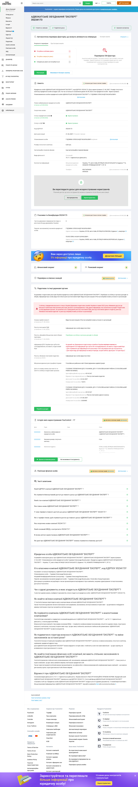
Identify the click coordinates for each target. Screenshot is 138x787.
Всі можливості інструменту (70, 459)
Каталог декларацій (53, 771)
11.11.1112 (37, 446)
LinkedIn (30, 716)
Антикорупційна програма (32, 769)
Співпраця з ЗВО (52, 726)
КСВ (47, 741)
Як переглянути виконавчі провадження (78, 751)
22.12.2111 (37, 432)
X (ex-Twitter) (31, 726)
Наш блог (49, 738)
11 (126, 231)
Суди (8, 34)
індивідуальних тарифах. (109, 9)
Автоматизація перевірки (78, 729)
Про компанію (51, 716)
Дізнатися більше (113, 256)
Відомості (9, 28)
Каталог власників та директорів (53, 767)
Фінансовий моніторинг (77, 719)
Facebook (30, 712)
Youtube (30, 719)
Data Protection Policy (32, 755)
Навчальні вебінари (53, 729)
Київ (97, 684)
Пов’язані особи (10, 48)
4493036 (85, 171)
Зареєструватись (89, 197)
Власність (9, 21)
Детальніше (114, 139)
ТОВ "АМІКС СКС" (36, 700)
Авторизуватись (72, 197)
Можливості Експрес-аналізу (60, 73)
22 (73, 241)
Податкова (9, 41)
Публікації (9, 31)
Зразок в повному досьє (47, 459)
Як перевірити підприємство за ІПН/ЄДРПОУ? (79, 760)
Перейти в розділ (42, 409)
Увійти (109, 3)
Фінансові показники (76, 726)
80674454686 (86, 169)
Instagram (30, 722)
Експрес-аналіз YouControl (78, 736)
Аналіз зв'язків (10, 45)
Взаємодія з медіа (52, 722)
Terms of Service (32, 747)
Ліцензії (9, 38)
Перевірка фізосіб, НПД (77, 716)
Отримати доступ (109, 278)
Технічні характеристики (32, 764)
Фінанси (8, 18)
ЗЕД (7, 51)
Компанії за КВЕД (52, 754)
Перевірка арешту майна (77, 764)
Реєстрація (125, 3)
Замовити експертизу (122, 28)
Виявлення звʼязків (75, 732)
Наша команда (51, 719)
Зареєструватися (104, 783)
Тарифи (49, 712)
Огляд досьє (9, 14)
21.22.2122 (37, 439)
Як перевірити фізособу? (77, 756)
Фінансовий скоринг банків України (78, 740)
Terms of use (31, 751)
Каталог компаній (52, 750)
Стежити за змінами (41, 28)
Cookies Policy (32, 759)
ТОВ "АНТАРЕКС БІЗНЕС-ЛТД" (40, 698)
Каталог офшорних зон (54, 762)
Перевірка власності (76, 722)
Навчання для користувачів (51, 734)
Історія (8, 24)
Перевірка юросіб (75, 712)
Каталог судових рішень (52, 758)
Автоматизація (10, 55)
